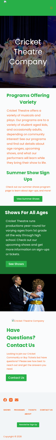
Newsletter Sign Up (28, 424)
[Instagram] (11, 400)
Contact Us (16, 378)
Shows (6, 410)
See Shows (16, 264)
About (28, 414)
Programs (19, 410)
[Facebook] (5, 400)
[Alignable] (16, 400)
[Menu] (51, 8)
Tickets (32, 410)
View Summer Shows (28, 198)
